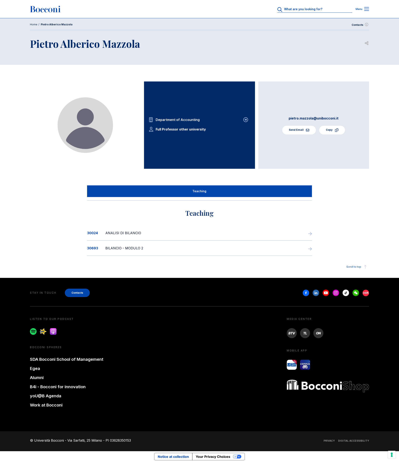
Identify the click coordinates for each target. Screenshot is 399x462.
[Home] (45, 9)
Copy (329, 129)
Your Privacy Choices (213, 457)
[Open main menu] (366, 9)
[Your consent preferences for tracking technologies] (392, 455)
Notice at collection (173, 457)
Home (33, 24)
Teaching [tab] (199, 191)
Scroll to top (353, 266)
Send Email (296, 129)
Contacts (357, 24)
